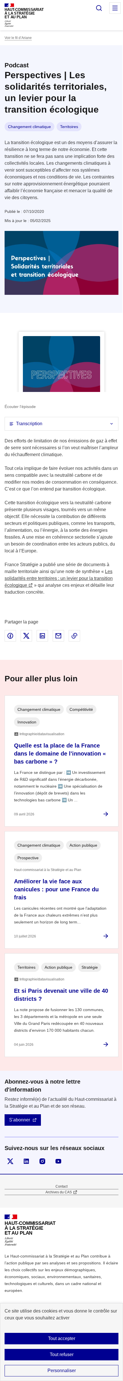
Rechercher (99, 8)
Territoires (69, 126)
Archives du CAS (58, 1192)
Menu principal (115, 8)
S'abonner (19, 1119)
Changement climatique (29, 126)
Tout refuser (62, 1354)
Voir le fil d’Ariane (18, 38)
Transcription (29, 423)
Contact (61, 1186)
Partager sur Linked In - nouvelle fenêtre (42, 636)
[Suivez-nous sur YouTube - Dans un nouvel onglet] (58, 1161)
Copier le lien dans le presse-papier (74, 636)
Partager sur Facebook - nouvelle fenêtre (10, 636)
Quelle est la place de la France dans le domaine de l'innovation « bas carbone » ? (60, 753)
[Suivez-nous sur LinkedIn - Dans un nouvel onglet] (26, 1161)
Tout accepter (61, 1338)
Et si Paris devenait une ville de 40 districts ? (61, 995)
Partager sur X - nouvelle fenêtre (26, 636)
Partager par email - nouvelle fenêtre (58, 636)
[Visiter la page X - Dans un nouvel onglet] (10, 1161)
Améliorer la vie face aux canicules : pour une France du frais (56, 889)
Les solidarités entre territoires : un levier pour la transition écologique (59, 578)
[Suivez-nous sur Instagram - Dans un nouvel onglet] (42, 1161)
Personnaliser (61, 1370)
